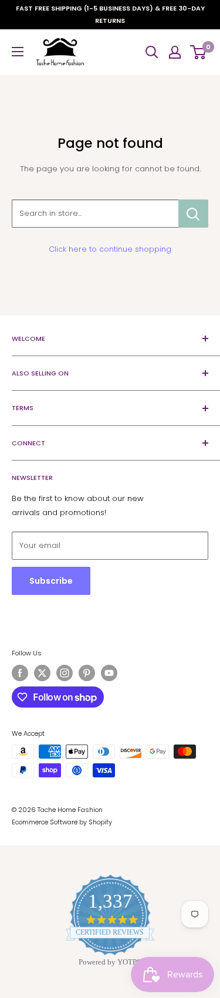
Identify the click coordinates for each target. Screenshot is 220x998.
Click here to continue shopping (110, 249)
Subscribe (51, 581)
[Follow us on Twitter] (42, 673)
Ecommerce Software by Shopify (62, 822)
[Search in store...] (193, 213)
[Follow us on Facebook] (20, 673)
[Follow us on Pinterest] (87, 673)
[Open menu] (17, 51)
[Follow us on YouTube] (109, 673)
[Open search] (151, 52)
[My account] (175, 52)
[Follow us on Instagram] (64, 673)
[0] (198, 52)
